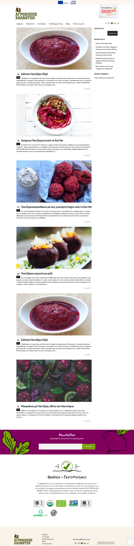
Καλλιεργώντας (56, 24)
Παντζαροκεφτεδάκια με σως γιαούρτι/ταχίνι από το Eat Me (56, 207)
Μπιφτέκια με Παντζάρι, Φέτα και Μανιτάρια (47, 406)
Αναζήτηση (112, 33)
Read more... (88, 88)
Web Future (111, 543)
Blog (68, 24)
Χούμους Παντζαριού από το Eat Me (42, 140)
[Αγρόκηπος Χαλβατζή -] (26, 12)
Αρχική (19, 24)
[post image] (54, 48)
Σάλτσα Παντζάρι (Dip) (34, 74)
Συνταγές (42, 24)
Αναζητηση (99, 28)
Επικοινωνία (78, 24)
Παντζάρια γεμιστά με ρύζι (37, 273)
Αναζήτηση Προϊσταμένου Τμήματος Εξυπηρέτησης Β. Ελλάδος (105, 60)
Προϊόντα (30, 24)
